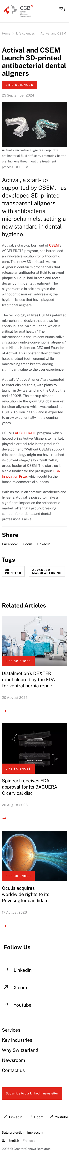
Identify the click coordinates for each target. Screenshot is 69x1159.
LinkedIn (43, 544)
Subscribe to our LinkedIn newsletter (32, 1093)
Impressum (35, 1132)
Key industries (17, 1040)
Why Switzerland (20, 1050)
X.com (27, 544)
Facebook (10, 544)
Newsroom (13, 1060)
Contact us (13, 1070)
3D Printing (13, 571)
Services (11, 1030)
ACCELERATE (25, 433)
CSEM (54, 245)
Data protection (13, 1132)
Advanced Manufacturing (47, 571)
